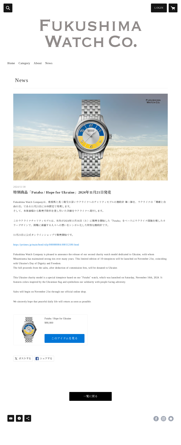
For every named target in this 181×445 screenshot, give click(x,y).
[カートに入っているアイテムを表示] (173, 8)
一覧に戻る (90, 396)
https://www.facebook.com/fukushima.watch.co (156, 418)
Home (11, 63)
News (48, 63)
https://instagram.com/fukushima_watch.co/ (163, 418)
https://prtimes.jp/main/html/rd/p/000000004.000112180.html (46, 244)
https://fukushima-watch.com (171, 418)
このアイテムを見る (64, 338)
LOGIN (158, 8)
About (38, 63)
